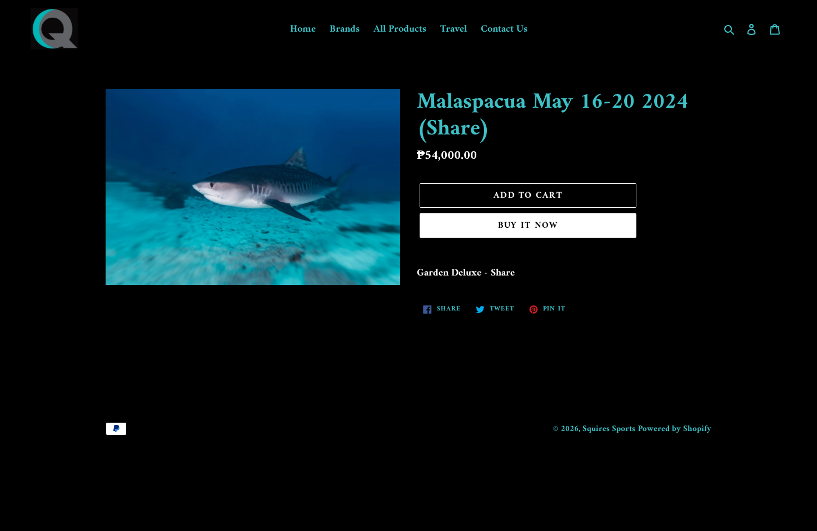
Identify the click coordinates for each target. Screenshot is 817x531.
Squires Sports (608, 429)
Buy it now (528, 225)
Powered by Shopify (674, 429)
